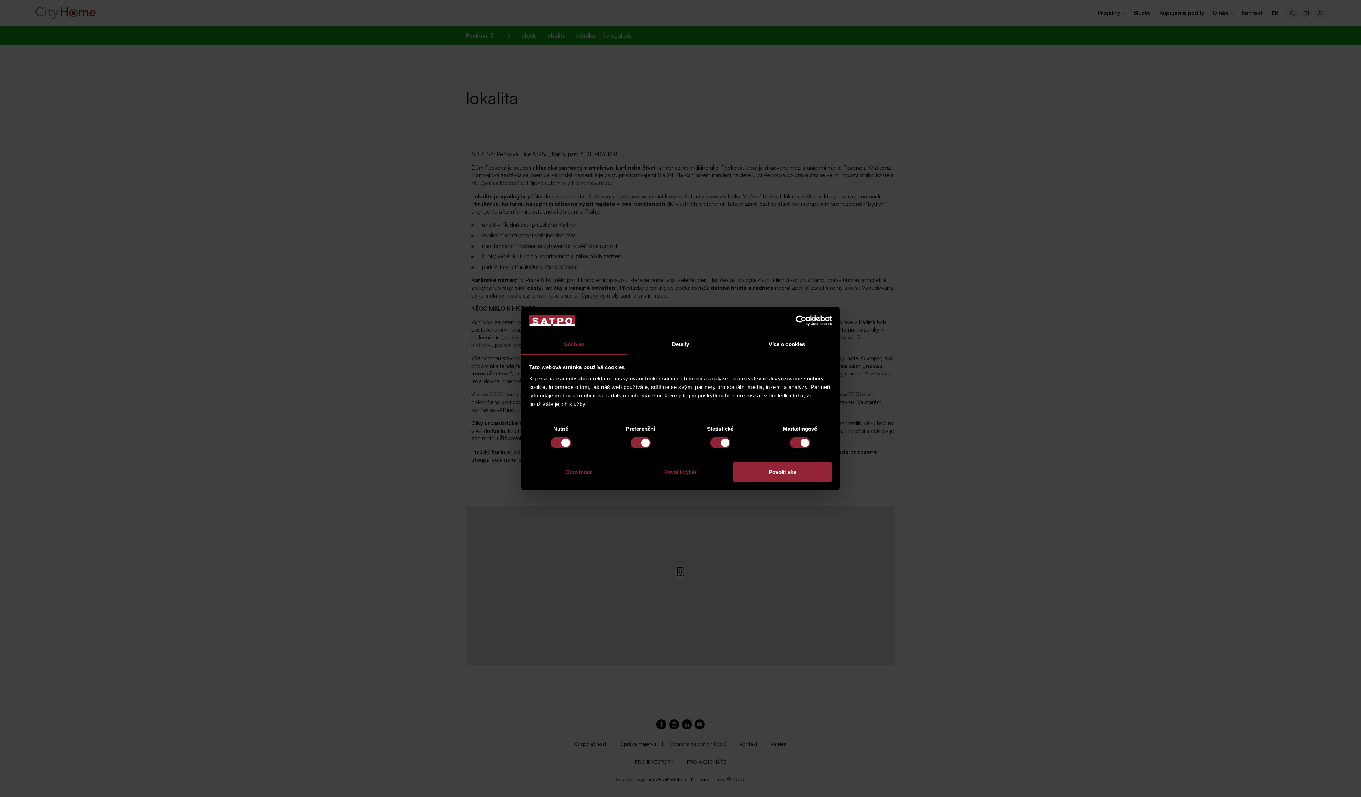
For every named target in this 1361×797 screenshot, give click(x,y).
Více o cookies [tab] (787, 344)
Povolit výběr (680, 472)
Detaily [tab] (680, 344)
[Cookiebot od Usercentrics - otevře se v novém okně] (801, 320)
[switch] (641, 442)
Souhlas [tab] (574, 344)
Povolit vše (782, 472)
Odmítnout (578, 472)
